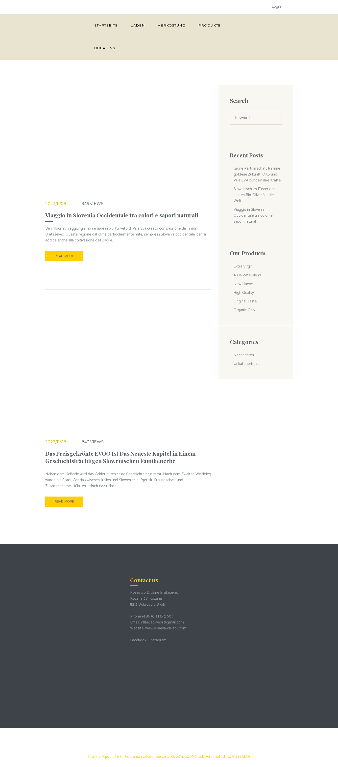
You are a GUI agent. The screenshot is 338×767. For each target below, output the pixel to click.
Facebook (138, 640)
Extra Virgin (243, 266)
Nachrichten (244, 355)
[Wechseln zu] (130, 48)
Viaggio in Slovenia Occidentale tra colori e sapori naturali (121, 215)
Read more (64, 256)
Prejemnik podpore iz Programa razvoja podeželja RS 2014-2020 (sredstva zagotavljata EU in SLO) (169, 756)
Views (92, 203)
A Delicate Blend (247, 275)
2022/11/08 (55, 442)
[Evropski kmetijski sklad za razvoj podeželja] (169, 732)
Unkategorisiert (246, 363)
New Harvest (244, 284)
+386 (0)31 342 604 (157, 616)
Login (276, 6)
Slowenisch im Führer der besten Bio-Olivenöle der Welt (254, 195)
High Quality (244, 292)
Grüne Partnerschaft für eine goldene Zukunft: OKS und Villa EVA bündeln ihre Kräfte (257, 174)
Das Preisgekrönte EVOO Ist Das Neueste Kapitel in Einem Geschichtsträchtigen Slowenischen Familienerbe (120, 457)
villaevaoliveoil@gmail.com (162, 622)
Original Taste (245, 301)
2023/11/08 (55, 203)
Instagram (158, 640)
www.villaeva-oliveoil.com (165, 628)
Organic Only (244, 310)
